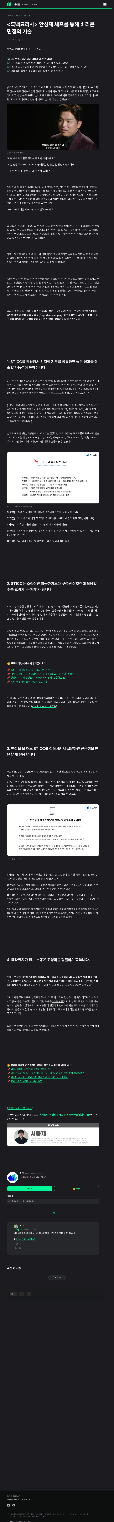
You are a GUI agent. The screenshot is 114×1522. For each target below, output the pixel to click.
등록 (53, 1213)
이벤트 (35, 4)
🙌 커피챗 (76, 1188)
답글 (19, 1248)
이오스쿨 (26, 4)
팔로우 (29, 1189)
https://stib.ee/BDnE (25, 1239)
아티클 (17, 4)
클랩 (22, 1173)
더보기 (56, 1277)
